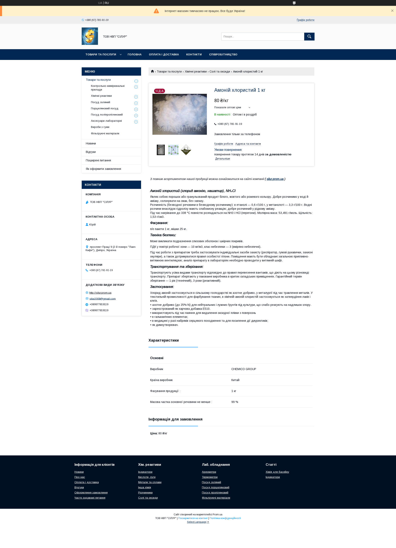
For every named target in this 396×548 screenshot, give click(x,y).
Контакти (194, 54)
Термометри (210, 477)
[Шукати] (309, 37)
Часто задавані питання (89, 497)
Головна (134, 54)
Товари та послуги (100, 54)
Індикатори (145, 471)
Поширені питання (98, 160)
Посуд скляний (100, 102)
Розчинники (145, 492)
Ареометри (209, 471)
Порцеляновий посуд (104, 108)
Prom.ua (217, 514)
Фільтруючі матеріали (105, 133)
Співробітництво (223, 54)
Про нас (79, 477)
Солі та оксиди (220, 71)
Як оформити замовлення (103, 168)
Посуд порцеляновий (215, 487)
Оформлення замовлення (91, 492)
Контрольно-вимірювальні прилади (108, 87)
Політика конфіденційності (225, 518)
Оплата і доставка (164, 54)
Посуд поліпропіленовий (107, 114)
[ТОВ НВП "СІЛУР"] (90, 43)
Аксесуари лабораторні (106, 120)
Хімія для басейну (277, 471)
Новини (91, 143)
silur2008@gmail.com (103, 298)
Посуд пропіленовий (215, 492)
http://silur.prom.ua (100, 292)
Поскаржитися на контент (193, 518)
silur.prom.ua (275, 179)
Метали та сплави (149, 482)
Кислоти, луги (147, 477)
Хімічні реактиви (196, 71)
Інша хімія (144, 487)
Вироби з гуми (100, 127)
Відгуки (91, 152)
